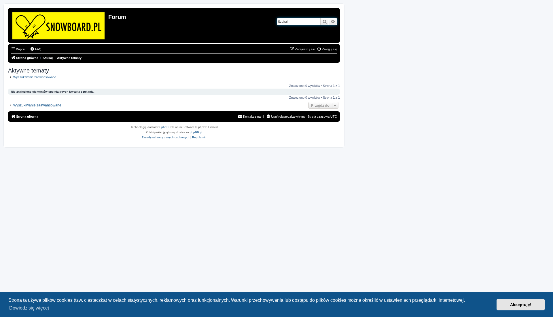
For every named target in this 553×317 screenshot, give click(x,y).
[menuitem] (35, 49)
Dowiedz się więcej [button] (29, 307)
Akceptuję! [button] (520, 304)
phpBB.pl (196, 132)
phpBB (166, 127)
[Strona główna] (59, 24)
